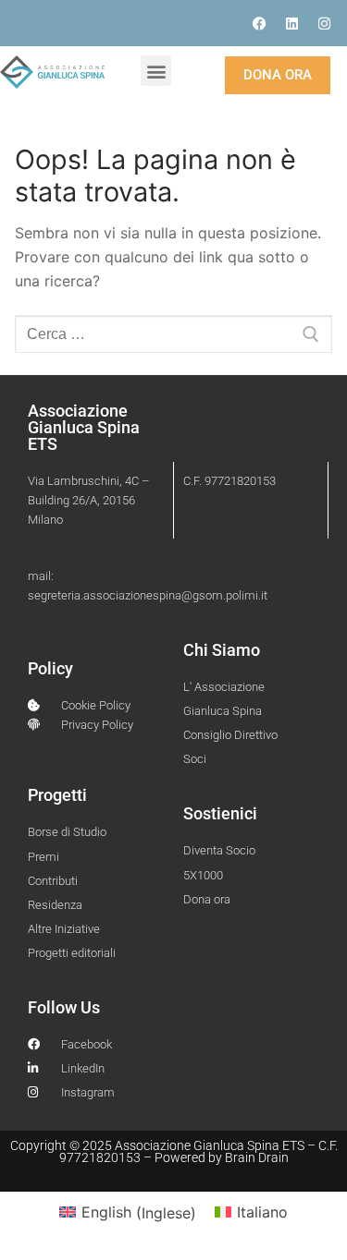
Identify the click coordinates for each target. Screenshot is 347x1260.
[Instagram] (324, 23)
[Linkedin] (291, 23)
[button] (156, 70)
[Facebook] (259, 23)
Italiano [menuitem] (262, 1212)
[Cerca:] (173, 334)
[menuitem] (127, 1212)
